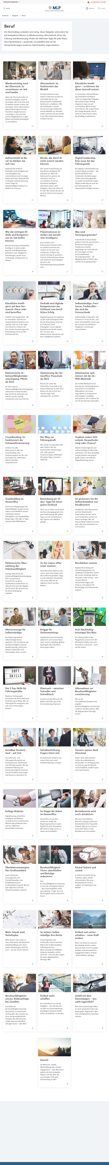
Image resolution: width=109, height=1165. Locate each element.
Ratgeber (15, 16)
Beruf (23, 16)
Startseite (5, 16)
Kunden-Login (98, 2)
